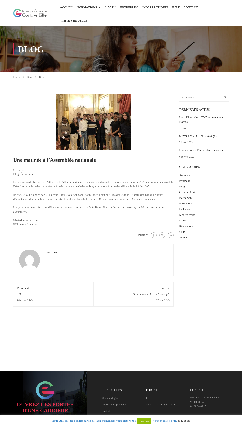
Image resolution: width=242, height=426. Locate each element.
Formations (87, 7)
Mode (182, 220)
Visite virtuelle (73, 20)
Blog (30, 76)
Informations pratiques (114, 404)
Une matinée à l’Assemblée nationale (201, 150)
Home (16, 76)
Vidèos (183, 237)
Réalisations (186, 226)
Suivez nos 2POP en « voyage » (198, 136)
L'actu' (110, 7)
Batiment (184, 180)
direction (52, 252)
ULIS (182, 231)
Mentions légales (110, 398)
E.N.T (176, 7)
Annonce (184, 175)
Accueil (66, 7)
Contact (191, 7)
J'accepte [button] (144, 420)
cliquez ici (184, 420)
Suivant (165, 287)
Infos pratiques (155, 7)
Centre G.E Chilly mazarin (160, 404)
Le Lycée (184, 209)
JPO (19, 294)
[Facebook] (154, 235)
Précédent (23, 287)
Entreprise (129, 7)
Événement (27, 174)
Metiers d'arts (187, 214)
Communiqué (187, 192)
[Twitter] (162, 235)
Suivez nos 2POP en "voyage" (151, 294)
